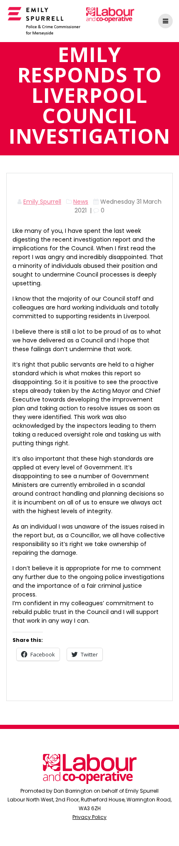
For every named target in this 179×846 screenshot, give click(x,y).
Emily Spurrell (42, 201)
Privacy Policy (89, 817)
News (80, 201)
